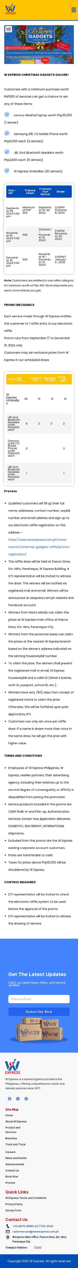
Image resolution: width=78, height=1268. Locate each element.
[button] (74, 10)
